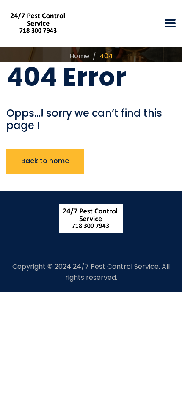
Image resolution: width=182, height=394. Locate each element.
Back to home (45, 161)
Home (79, 56)
